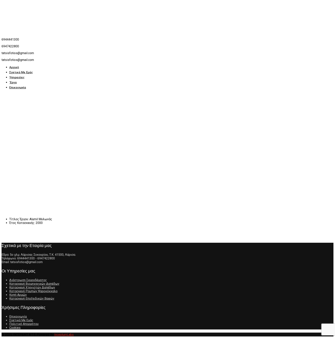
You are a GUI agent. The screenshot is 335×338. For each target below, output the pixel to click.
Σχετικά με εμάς (21, 72)
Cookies (15, 327)
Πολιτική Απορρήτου (24, 324)
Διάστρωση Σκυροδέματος (28, 280)
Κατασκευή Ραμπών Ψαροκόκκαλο (33, 291)
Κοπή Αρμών (18, 295)
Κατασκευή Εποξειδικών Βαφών (31, 298)
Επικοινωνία (17, 87)
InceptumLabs (64, 334)
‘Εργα (13, 82)
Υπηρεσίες (16, 77)
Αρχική (14, 67)
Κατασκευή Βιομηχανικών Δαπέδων (34, 284)
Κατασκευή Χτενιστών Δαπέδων (32, 287)
